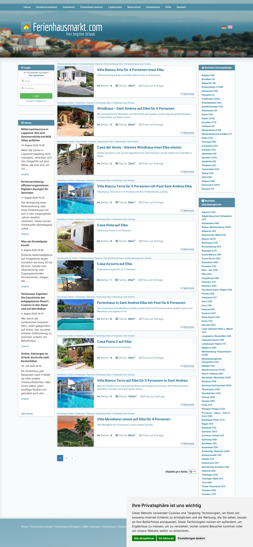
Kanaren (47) (209, 313)
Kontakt (181, 7)
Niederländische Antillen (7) (217, 134)
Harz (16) (207, 305)
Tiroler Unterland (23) (213, 486)
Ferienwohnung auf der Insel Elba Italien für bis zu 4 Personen (129, 75)
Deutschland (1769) (212, 87)
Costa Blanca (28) (211, 254)
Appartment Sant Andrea (126, 141)
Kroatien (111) (209, 122)
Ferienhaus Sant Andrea (123, 103)
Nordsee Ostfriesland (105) (217, 385)
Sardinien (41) (209, 443)
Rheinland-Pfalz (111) (213, 419)
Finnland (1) (208, 95)
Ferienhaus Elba (103, 103)
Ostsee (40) (208, 401)
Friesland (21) (209, 297)
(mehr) (25, 174)
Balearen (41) (209, 231)
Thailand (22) (209, 165)
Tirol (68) (207, 482)
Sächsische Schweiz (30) (215, 467)
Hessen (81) (208, 309)
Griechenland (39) (211, 102)
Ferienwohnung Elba (113, 64)
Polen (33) (207, 137)
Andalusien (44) (210, 223)
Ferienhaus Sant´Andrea (123, 219)
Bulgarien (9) (209, 83)
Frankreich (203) (211, 98)
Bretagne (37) (209, 250)
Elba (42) (207, 274)
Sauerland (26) (210, 447)
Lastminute (115, 7)
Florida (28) (208, 293)
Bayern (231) (209, 238)
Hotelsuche (153, 7)
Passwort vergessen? (36, 101)
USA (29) (207, 177)
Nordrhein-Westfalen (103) (216, 377)
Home (27, 7)
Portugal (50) (209, 141)
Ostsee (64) (208, 397)
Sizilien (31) (208, 459)
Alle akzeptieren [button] (144, 538)
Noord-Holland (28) (212, 373)
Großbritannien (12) (212, 106)
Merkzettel (134, 7)
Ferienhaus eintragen (67, 526)
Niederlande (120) (211, 130)
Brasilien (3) (208, 79)
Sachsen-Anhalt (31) (213, 435)
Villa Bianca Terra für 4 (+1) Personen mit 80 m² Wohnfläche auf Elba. (132, 191)
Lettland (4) (208, 126)
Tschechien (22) (210, 169)
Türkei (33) (208, 173)
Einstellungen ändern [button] (191, 538)
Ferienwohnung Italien (67, 64)
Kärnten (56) (209, 324)
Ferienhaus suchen (91, 7)
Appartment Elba (105, 141)
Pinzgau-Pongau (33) (213, 408)
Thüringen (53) (210, 474)
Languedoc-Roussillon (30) (216, 336)
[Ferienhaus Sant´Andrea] (75, 237)
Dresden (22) (209, 266)
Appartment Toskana (86, 141)
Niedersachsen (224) (213, 369)
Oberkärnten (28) (211, 393)
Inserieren (69, 7)
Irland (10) (207, 114)
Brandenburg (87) (211, 246)
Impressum (109, 526)
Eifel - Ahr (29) (210, 270)
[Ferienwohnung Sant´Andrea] (75, 275)
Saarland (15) (209, 427)
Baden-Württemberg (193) (216, 227)
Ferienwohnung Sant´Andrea (137, 258)
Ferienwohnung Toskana (91, 64)
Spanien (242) (209, 157)
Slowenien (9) (209, 153)
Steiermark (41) (210, 462)
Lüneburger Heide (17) (214, 343)
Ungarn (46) (208, 181)
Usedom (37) (209, 494)
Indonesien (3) (209, 110)
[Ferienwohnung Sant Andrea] (75, 81)
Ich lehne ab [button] (166, 538)
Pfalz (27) (207, 404)
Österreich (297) (211, 185)
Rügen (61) (208, 423)
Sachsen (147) (209, 431)
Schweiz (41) (209, 149)
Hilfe (168, 7)
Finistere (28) (209, 285)
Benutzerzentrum (46, 7)
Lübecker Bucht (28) (213, 339)
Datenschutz (125, 526)
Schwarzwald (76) (212, 455)
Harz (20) (207, 301)
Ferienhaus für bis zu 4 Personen (114, 230)
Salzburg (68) (209, 439)
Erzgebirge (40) (210, 278)
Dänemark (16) (210, 91)
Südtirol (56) (209, 470)
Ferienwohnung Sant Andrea (137, 64)
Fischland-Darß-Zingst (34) (217, 289)
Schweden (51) (210, 145)
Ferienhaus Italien (65, 103)
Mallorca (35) (209, 347)
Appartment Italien (66, 141)
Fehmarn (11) (209, 282)
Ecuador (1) (208, 188)
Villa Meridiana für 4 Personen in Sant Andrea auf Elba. (125, 424)
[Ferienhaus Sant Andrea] (75, 120)
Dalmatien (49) (210, 262)
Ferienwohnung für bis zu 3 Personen (116, 269)
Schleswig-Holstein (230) (216, 451)
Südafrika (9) (209, 161)
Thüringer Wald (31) (212, 478)
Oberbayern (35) (211, 389)
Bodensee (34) (210, 242)
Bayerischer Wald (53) (214, 235)
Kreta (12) (207, 321)
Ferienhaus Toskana (84, 103)
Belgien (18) (208, 75)
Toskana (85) (209, 490)
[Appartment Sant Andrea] (75, 159)
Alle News (27, 413)
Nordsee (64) (209, 381)
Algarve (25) (209, 212)
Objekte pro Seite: (176, 471)
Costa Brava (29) (211, 258)
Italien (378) (208, 118)
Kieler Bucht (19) (211, 317)
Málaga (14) (208, 365)
